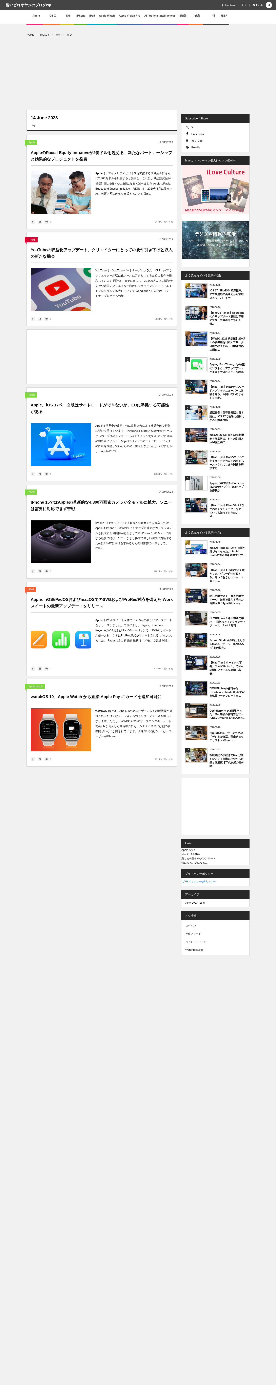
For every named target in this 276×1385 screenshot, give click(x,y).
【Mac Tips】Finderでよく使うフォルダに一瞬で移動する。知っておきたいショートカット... (227, 576)
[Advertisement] (138, 73)
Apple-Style (188, 849)
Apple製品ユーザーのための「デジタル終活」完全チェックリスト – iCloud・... (227, 736)
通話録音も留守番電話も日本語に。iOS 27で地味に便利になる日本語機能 (227, 416)
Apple (32, 142)
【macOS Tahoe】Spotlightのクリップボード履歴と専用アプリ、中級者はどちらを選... (227, 318)
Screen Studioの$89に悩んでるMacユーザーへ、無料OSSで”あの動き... (227, 644)
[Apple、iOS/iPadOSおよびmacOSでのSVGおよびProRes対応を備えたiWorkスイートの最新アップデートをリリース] (61, 639)
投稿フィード (193, 933)
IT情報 (32, 239)
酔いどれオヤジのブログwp (28, 5)
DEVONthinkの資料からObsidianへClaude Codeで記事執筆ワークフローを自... (227, 692)
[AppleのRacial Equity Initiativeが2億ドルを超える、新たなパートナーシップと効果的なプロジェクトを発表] (61, 192)
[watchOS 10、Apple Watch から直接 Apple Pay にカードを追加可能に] (61, 729)
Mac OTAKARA (190, 854)
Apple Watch (36, 686)
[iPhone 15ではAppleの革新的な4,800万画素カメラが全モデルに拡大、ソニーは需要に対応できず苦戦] (61, 541)
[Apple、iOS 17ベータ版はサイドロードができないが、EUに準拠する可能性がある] (61, 444)
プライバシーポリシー (198, 882)
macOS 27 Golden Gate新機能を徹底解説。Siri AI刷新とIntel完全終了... (227, 438)
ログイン (190, 925)
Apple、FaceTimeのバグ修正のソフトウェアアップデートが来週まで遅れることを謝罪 (227, 368)
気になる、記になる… (194, 862)
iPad (31, 589)
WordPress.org (194, 949)
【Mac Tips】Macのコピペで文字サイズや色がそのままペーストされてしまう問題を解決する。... (227, 463)
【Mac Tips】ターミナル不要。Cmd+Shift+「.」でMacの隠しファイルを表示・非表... (226, 668)
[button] (269, 5)
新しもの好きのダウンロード (198, 858)
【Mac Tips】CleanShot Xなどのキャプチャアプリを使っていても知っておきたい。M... (227, 511)
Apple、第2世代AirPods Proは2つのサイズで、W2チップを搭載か (227, 487)
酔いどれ (168, 221)
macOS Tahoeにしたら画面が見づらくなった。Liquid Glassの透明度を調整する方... (227, 551)
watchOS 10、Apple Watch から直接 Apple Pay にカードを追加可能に (96, 696)
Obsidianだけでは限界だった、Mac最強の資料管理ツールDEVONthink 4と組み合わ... (227, 714)
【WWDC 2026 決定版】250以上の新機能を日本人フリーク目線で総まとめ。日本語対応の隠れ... (227, 344)
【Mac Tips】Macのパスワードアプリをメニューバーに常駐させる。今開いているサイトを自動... (227, 392)
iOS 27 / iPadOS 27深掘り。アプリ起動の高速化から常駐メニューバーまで (227, 294)
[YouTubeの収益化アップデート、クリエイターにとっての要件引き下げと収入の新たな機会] (61, 289)
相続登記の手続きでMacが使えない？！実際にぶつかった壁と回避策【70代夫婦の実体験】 (227, 761)
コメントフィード (195, 941)
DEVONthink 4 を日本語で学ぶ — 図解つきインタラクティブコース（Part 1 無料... (227, 622)
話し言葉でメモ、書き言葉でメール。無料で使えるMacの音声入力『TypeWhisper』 (227, 599)
